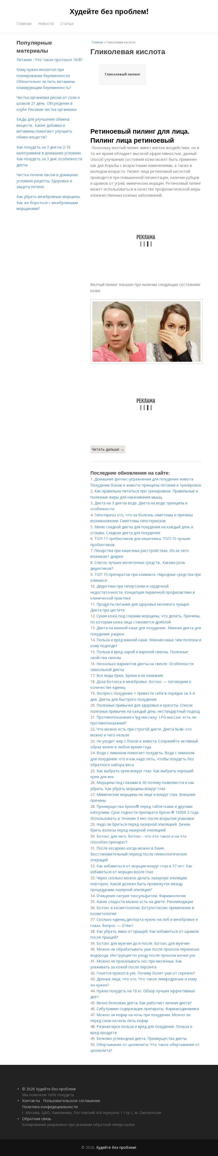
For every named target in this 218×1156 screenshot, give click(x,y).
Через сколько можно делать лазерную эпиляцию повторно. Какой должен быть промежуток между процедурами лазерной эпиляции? (138, 883)
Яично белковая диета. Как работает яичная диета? (144, 1002)
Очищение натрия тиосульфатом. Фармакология (141, 895)
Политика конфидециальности (50, 1106)
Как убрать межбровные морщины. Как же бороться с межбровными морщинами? (48, 202)
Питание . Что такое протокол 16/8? (49, 59)
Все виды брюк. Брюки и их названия (130, 675)
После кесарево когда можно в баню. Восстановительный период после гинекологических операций (138, 854)
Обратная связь (36, 1118)
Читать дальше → (108, 449)
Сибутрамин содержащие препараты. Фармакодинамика (148, 1008)
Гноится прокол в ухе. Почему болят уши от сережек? (146, 973)
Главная (23, 23)
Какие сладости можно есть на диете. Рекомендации (145, 901)
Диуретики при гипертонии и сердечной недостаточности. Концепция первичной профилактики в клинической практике (142, 592)
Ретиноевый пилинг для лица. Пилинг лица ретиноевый (140, 135)
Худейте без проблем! (109, 11)
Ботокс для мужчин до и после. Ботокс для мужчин (143, 943)
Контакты (31, 1100)
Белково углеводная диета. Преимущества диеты (142, 1038)
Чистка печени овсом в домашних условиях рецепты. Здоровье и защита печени (47, 180)
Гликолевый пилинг (122, 74)
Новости (46, 23)
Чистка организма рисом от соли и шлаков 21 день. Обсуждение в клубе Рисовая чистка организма (48, 103)
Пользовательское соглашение (71, 1100)
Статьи (66, 23)
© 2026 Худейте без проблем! (49, 1088)
